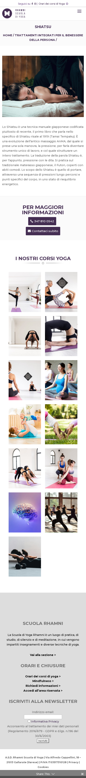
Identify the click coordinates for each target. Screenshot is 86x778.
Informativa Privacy (45, 721)
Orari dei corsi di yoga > (43, 676)
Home (7, 35)
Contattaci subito (45, 231)
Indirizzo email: (43, 712)
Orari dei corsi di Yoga (52, 3)
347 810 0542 (44, 221)
